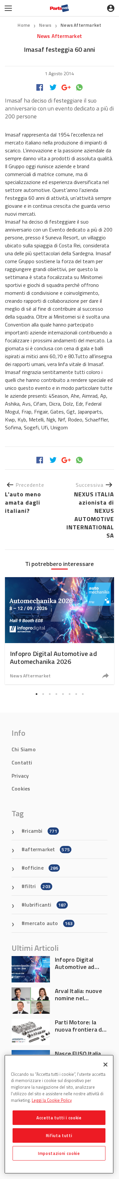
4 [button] (56, 694)
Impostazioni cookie (59, 1153)
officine (41, 868)
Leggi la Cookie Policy (52, 1100)
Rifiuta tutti (59, 1135)
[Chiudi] (105, 1064)
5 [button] (63, 694)
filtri (38, 886)
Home (24, 24)
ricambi (41, 831)
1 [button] (36, 694)
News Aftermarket (80, 24)
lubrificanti (45, 905)
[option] (59, 630)
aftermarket (47, 849)
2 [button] (43, 694)
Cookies (21, 788)
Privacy (20, 776)
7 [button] (76, 694)
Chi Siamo (24, 749)
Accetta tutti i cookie (58, 1117)
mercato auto (49, 923)
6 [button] (69, 694)
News (45, 24)
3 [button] (49, 694)
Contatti (22, 762)
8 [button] (82, 694)
